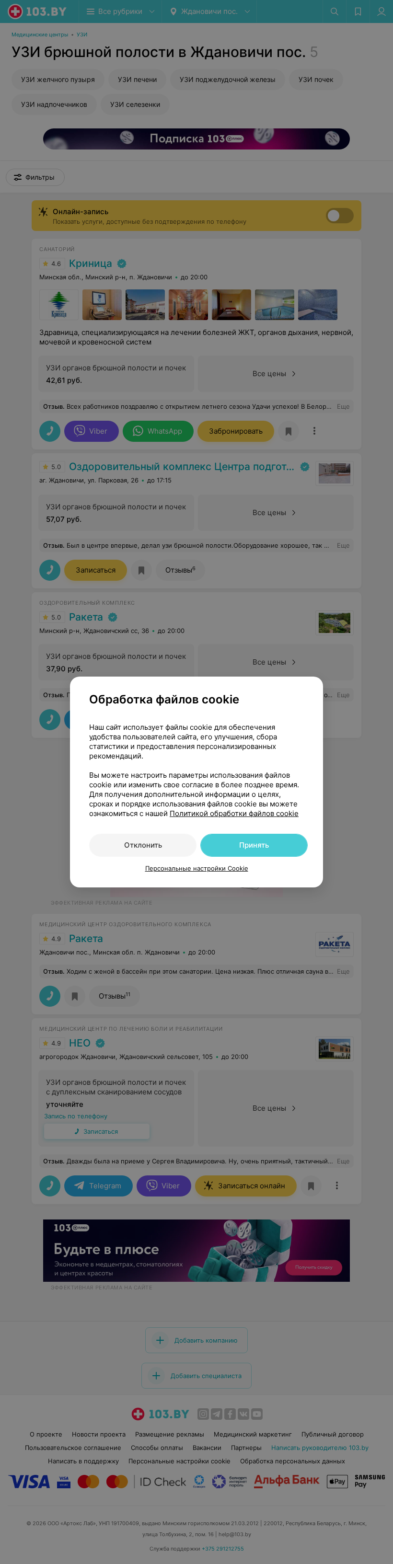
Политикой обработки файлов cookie (234, 813)
